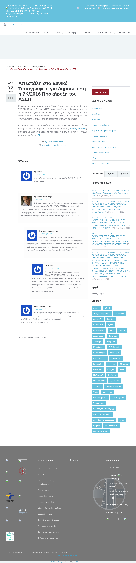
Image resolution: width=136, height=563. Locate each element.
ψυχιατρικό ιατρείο (101, 431)
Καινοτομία (114, 353)
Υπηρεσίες (57, 32)
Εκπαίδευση (97, 119)
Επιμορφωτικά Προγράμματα (104, 147)
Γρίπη (110, 325)
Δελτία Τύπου (43, 490)
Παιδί (121, 369)
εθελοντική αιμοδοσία (102, 414)
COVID (108, 308)
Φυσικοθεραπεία (100, 397)
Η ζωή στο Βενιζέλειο (100, 163)
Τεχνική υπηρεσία (113, 386)
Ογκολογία (97, 369)
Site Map (90, 5)
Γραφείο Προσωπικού (38, 66)
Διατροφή (97, 341)
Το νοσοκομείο (32, 32)
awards (96, 308)
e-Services (88, 32)
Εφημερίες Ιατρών (45, 514)
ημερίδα (96, 425)
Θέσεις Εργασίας (49, 145)
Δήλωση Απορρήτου (67, 555)
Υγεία (95, 392)
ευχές (122, 420)
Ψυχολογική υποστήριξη (103, 409)
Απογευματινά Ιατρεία (47, 526)
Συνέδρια (97, 386)
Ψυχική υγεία (98, 403)
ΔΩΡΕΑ (122, 330)
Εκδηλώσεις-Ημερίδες (101, 152)
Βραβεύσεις (98, 325)
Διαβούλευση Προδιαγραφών (104, 130)
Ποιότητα (112, 375)
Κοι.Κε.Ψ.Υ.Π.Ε (99, 358)
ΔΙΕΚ (112, 330)
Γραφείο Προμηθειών (100, 125)
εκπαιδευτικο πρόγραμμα (103, 420)
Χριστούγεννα (118, 397)
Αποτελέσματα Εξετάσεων (49, 475)
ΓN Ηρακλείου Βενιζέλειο (16, 66)
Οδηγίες (95, 158)
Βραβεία (110, 319)
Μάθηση (111, 364)
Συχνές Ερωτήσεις (45, 496)
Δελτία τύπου (97, 109)
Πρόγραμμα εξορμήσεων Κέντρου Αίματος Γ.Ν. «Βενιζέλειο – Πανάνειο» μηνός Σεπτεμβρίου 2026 (111, 193)
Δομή (45, 32)
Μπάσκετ (124, 364)
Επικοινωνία (124, 32)
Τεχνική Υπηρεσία (99, 141)
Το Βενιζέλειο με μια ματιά (48, 532)
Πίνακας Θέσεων (77, 129)
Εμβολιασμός (114, 347)
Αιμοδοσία (119, 313)
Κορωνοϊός (98, 364)
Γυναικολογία (98, 330)
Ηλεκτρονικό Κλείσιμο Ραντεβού (51, 469)
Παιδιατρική (98, 375)
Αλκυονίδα (97, 319)
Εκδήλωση (111, 341)
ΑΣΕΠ (41, 135)
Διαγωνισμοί (98, 336)
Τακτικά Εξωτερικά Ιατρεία (48, 520)
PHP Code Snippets (57, 562)
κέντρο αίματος (111, 425)
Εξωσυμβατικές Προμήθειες (49, 508)
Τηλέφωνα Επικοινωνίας (48, 538)
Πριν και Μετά (99, 381)
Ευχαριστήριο (99, 353)
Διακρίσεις (96, 114)
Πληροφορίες (73, 32)
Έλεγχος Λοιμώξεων (101, 313)
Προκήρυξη (62, 145)
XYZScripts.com (79, 562)
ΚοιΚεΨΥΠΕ (116, 358)
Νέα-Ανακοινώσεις (106, 32)
